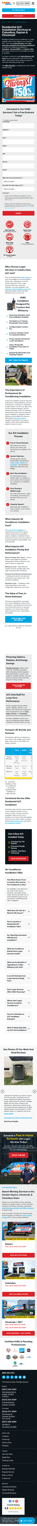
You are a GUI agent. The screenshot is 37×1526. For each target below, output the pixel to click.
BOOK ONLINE (18, 16)
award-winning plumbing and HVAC (14, 1208)
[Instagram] (7, 1377)
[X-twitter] (12, 1377)
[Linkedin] (16, 1377)
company (30, 1208)
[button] (13, 3)
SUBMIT (18, 213)
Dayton (26, 49)
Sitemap (16, 1520)
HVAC (9, 22)
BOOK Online (18, 1155)
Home (3, 22)
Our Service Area (9, 1187)
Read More (8, 1114)
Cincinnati (5, 1408)
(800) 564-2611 (22, 1149)
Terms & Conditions (9, 208)
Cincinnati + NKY (14, 1322)
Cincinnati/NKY (15, 49)
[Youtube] (24, 1377)
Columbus (5, 49)
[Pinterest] (20, 1377)
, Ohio (31, 49)
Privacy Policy (28, 206)
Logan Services (18, 43)
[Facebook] (3, 1377)
